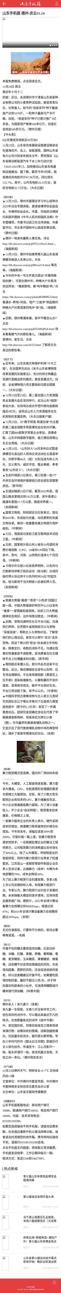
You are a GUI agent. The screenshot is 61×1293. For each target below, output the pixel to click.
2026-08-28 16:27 (50, 1227)
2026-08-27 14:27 (50, 1207)
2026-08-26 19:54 (50, 1268)
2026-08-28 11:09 (50, 1247)
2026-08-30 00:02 (50, 1186)
